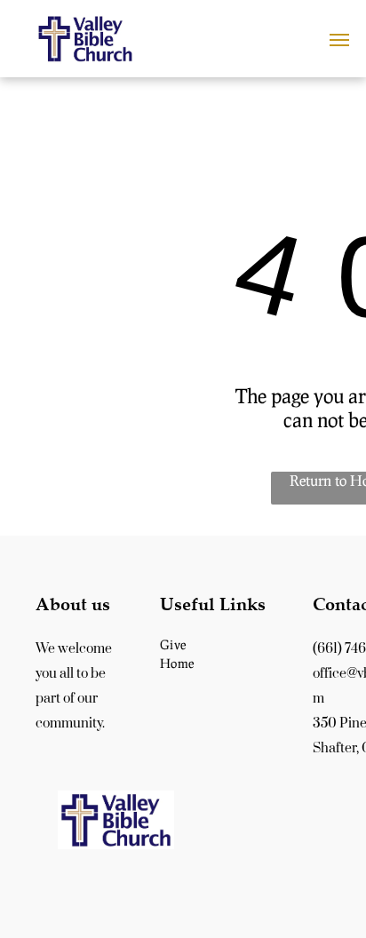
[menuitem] (225, 644)
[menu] (339, 40)
